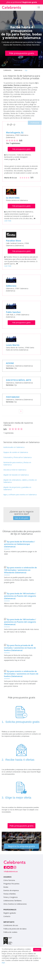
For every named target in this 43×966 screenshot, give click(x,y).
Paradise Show (13, 240)
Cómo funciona (9, 880)
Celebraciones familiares (12, 900)
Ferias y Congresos (10, 897)
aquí (3, 962)
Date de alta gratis (21, 518)
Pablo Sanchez (13, 312)
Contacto (6, 916)
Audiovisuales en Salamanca (13, 447)
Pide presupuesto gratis (21, 825)
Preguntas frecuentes (11, 884)
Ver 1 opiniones (13, 143)
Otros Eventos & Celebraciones (15, 904)
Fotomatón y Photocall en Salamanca (17, 457)
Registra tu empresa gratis (21, 846)
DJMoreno (11, 285)
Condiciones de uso (10, 925)
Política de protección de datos (14, 929)
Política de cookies (10, 932)
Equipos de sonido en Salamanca (15, 452)
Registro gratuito (9, 913)
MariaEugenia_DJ (14, 132)
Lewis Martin (12, 345)
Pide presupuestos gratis (21, 53)
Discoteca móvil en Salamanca (14, 470)
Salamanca (18, 70)
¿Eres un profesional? (21, 2)
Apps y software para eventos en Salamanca (20, 494)
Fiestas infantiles (9, 894)
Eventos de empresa (11, 890)
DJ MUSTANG (12, 197)
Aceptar (37, 950)
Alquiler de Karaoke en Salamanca (16, 475)
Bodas (5, 887)
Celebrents (7, 70)
